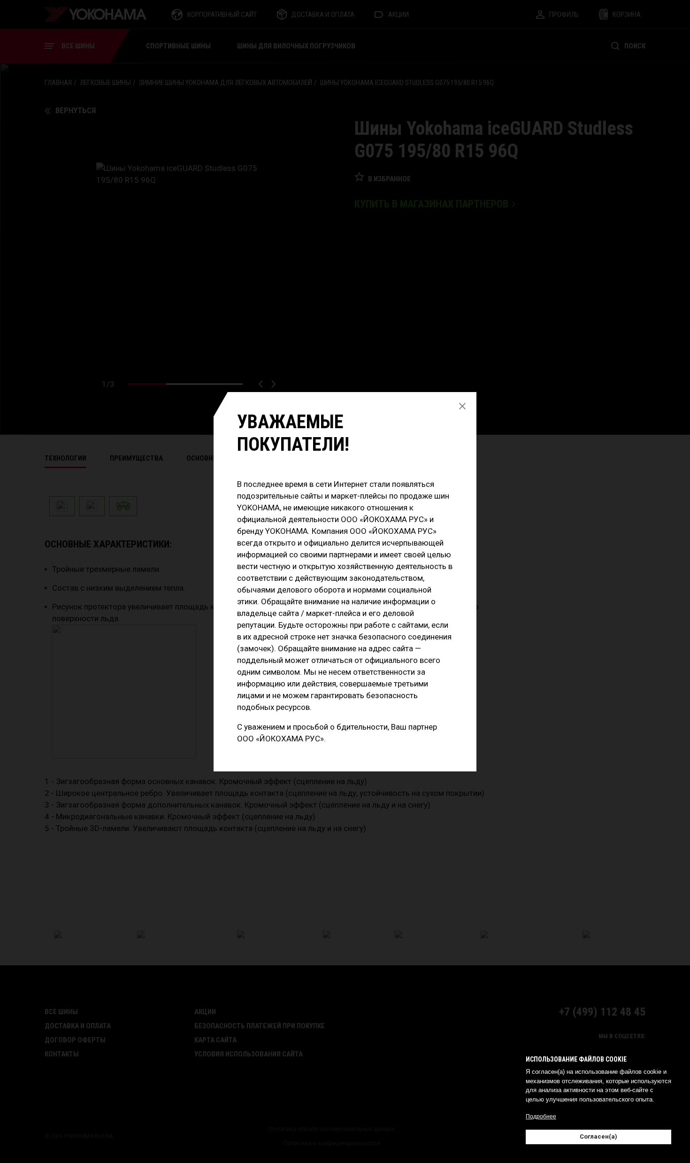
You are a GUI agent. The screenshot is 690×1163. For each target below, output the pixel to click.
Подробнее (541, 1116)
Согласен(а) (598, 1136)
